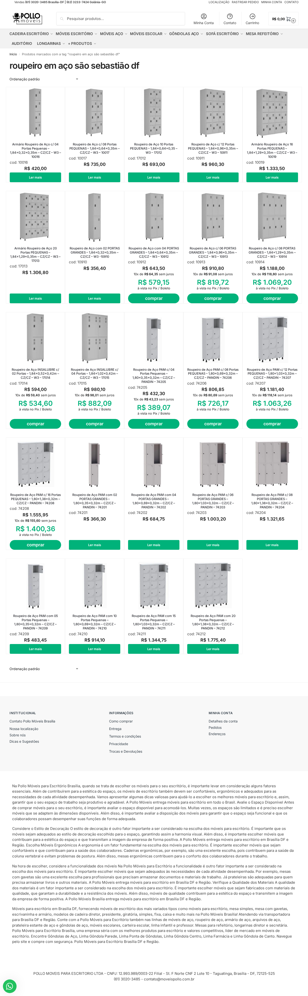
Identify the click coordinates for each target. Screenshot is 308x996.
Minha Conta (204, 23)
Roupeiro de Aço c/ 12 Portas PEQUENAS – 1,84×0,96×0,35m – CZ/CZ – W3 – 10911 (213, 148)
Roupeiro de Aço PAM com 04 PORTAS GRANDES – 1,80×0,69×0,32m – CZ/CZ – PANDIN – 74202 (153, 501)
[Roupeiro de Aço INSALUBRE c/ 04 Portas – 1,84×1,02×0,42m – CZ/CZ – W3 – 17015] (94, 338)
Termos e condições (125, 736)
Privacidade (118, 744)
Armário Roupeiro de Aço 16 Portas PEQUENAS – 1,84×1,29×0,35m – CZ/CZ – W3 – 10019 (272, 150)
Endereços (217, 734)
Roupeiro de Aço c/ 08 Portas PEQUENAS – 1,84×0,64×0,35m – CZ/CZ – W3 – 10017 (94, 148)
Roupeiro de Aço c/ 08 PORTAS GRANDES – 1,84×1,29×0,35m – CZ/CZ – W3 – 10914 (272, 252)
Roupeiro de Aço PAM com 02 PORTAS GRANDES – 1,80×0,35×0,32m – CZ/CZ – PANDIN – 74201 (94, 501)
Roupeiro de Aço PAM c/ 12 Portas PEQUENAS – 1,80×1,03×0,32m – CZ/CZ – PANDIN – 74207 (272, 374)
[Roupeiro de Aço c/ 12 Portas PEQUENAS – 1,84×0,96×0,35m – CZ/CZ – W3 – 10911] (213, 113)
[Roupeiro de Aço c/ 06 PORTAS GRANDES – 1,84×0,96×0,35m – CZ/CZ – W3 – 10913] (213, 217)
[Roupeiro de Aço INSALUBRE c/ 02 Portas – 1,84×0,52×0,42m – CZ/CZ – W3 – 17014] (35, 338)
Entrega (115, 729)
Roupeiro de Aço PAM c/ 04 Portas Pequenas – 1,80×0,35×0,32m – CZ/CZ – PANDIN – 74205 (153, 376)
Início (13, 54)
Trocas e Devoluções (125, 751)
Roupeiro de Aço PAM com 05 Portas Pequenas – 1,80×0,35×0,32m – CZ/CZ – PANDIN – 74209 (35, 622)
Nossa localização (23, 729)
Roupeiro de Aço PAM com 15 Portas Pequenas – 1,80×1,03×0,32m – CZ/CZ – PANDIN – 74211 (154, 622)
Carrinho (252, 23)
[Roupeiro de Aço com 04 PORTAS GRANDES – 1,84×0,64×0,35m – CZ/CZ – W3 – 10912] (153, 217)
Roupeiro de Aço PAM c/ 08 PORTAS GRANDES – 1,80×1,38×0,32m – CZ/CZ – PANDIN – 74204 (272, 501)
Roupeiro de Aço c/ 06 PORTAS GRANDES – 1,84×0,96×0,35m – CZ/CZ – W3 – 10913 (213, 252)
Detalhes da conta (223, 721)
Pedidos (215, 727)
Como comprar (121, 721)
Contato (230, 23)
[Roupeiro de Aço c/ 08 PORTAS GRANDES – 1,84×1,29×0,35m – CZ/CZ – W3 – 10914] (272, 217)
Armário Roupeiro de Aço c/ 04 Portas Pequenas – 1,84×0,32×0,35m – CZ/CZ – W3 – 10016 (35, 150)
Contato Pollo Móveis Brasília (32, 721)
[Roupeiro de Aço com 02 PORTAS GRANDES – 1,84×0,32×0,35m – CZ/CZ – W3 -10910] (94, 217)
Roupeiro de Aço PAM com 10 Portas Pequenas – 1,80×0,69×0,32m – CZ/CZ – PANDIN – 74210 (95, 622)
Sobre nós (17, 735)
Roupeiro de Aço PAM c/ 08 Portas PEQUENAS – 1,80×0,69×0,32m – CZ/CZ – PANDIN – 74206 (213, 374)
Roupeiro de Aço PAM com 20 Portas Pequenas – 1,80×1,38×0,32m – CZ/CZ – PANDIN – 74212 (213, 622)
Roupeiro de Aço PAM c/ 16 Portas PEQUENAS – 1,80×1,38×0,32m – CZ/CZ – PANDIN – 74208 (35, 499)
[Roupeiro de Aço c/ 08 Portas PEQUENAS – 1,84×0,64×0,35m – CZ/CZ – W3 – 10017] (94, 113)
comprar (154, 298)
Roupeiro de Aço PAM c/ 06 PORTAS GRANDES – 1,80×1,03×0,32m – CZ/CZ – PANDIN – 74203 (213, 501)
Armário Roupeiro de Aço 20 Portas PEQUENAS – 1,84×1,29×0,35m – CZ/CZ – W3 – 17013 (35, 254)
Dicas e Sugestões (24, 741)
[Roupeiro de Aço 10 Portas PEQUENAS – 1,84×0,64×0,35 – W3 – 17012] (153, 113)
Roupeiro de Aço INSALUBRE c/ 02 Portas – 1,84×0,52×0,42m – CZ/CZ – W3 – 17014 (35, 374)
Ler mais (35, 177)
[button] (283, 18)
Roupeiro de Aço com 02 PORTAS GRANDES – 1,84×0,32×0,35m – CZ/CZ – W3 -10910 (95, 252)
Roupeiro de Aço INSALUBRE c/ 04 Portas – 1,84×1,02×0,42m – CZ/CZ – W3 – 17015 (94, 374)
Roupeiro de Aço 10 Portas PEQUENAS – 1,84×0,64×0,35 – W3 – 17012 (153, 148)
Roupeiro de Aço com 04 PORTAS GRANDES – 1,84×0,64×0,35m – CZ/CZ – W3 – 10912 (154, 252)
